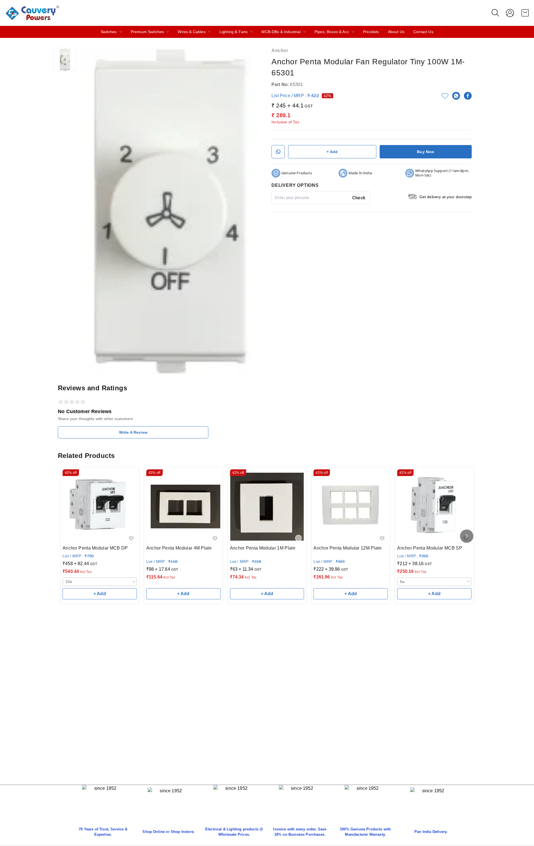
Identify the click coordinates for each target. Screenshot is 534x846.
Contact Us (423, 32)
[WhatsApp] (456, 96)
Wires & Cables (191, 32)
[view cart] (525, 13)
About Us (396, 32)
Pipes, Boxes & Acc (332, 32)
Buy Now (425, 151)
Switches (109, 32)
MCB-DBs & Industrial (280, 32)
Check (358, 197)
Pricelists (371, 32)
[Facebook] (468, 96)
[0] (525, 13)
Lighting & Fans (233, 32)
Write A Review (133, 432)
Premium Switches (147, 32)
